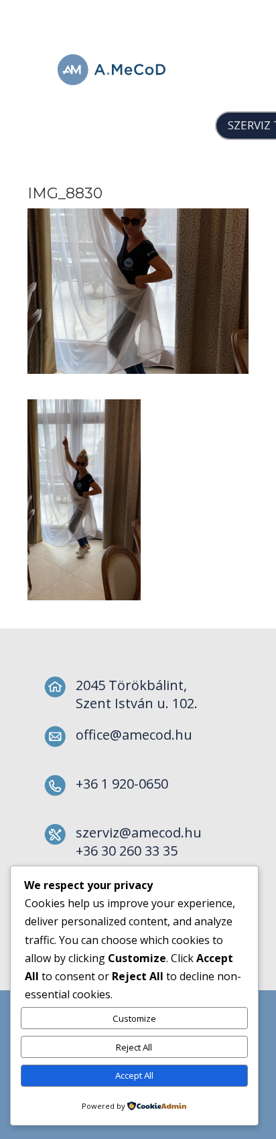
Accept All (134, 1075)
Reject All (134, 1047)
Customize (134, 1018)
